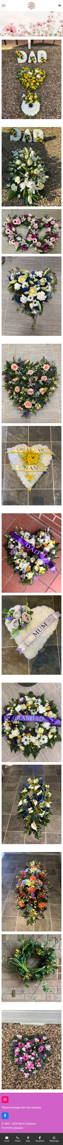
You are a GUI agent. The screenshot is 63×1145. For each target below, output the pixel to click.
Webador (18, 1127)
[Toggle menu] (3, 5)
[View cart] (59, 5)
